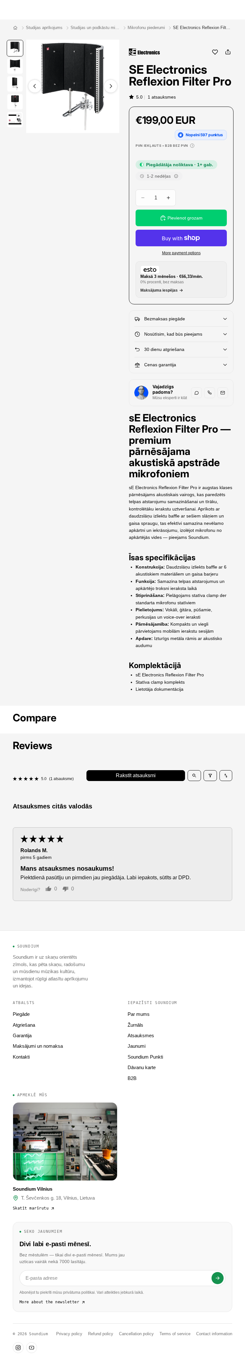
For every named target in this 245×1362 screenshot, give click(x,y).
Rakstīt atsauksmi (136, 775)
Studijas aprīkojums (44, 27)
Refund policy (100, 1334)
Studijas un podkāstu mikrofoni (95, 27)
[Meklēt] (21, 10)
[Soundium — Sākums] (15, 27)
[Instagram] (18, 1347)
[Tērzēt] (196, 392)
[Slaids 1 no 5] (15, 48)
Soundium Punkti (145, 1057)
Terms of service (175, 1334)
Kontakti (21, 1057)
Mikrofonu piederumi (146, 27)
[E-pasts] (222, 392)
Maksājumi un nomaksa (38, 1046)
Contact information (214, 1334)
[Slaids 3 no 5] (15, 84)
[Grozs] (237, 10)
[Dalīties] (228, 52)
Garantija (22, 1035)
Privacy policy (69, 1334)
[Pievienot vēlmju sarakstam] (215, 52)
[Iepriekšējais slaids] (34, 86)
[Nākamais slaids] (110, 86)
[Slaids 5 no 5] (15, 119)
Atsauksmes (141, 1035)
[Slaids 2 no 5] (15, 66)
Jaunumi (136, 1046)
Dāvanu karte (142, 1067)
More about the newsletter (49, 1302)
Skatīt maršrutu (30, 1208)
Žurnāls (135, 1025)
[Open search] (194, 775)
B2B (132, 1078)
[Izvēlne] (7, 9)
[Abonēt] (218, 1278)
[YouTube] (31, 1347)
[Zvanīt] (209, 392)
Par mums (139, 1014)
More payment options (181, 253)
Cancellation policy (136, 1334)
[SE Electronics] (144, 52)
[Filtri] (210, 775)
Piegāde (21, 1014)
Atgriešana (24, 1025)
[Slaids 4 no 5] (15, 101)
